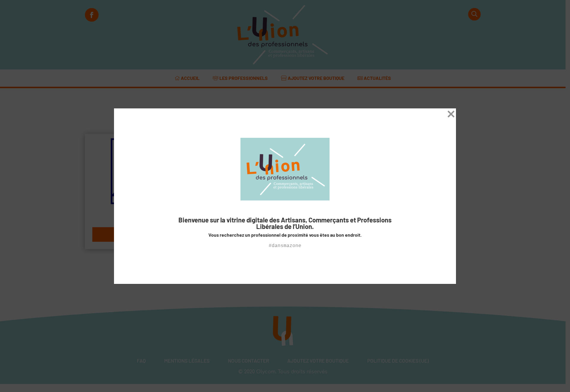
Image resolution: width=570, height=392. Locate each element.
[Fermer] (451, 115)
